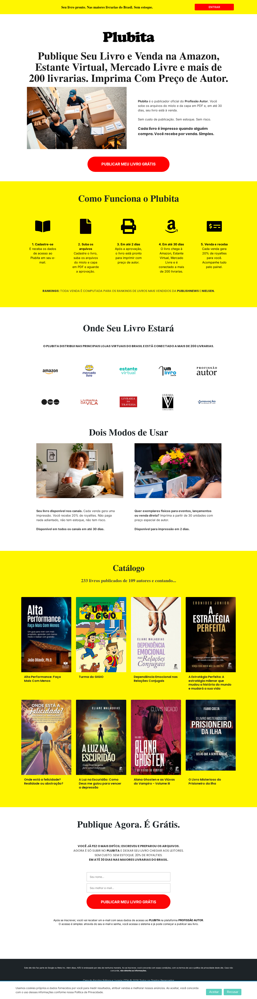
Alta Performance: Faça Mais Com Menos (42, 679)
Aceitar (214, 992)
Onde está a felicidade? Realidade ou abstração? (43, 781)
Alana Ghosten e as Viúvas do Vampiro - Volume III (154, 781)
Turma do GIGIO (91, 677)
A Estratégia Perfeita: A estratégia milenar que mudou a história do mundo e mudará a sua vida (210, 683)
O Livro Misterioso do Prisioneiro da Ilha (205, 781)
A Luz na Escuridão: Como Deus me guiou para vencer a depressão (100, 783)
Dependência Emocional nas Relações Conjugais (156, 679)
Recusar (232, 992)
